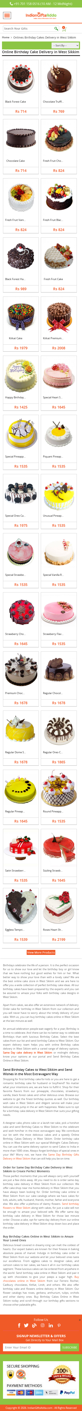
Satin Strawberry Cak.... (18, 870)
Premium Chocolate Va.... (20, 693)
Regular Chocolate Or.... (56, 693)
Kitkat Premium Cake (55, 338)
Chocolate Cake (15, 161)
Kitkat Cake (15, 338)
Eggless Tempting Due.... (19, 929)
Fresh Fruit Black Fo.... (55, 220)
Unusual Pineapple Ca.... (57, 515)
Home (5, 37)
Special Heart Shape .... (56, 397)
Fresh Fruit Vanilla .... (17, 220)
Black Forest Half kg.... (18, 279)
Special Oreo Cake (15, 515)
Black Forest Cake (15, 101)
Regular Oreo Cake (54, 752)
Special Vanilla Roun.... (56, 575)
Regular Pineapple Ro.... (19, 811)
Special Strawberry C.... (18, 575)
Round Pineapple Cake (56, 811)
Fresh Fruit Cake (53, 279)
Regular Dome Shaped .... (19, 752)
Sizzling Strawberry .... (55, 870)
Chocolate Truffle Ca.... (56, 101)
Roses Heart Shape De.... (57, 929)
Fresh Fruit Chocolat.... (56, 161)
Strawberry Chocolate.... (19, 634)
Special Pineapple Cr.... (18, 456)
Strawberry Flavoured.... (57, 634)
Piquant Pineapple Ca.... (57, 456)
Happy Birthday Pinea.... (19, 397)
